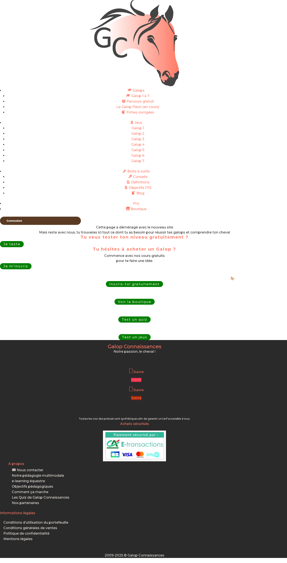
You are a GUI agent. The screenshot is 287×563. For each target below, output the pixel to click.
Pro (136, 203)
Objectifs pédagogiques (32, 486)
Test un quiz (134, 320)
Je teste (11, 244)
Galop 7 (137, 161)
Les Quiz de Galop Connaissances (40, 497)
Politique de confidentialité (26, 533)
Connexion (14, 220)
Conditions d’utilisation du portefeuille (35, 522)
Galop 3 (137, 139)
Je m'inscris (15, 266)
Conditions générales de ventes (30, 528)
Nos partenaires (25, 503)
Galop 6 (137, 155)
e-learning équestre (28, 481)
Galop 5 (138, 150)
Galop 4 (138, 145)
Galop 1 (138, 128)
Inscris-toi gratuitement (134, 284)
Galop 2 (137, 134)
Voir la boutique (134, 302)
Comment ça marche (30, 492)
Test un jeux (134, 337)
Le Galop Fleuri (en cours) (137, 107)
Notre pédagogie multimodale (38, 476)
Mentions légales (18, 539)
